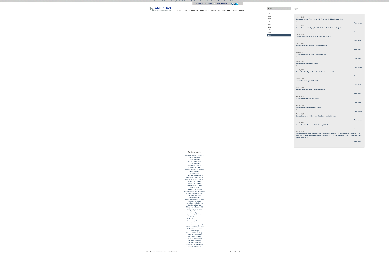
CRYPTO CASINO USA (191, 10)
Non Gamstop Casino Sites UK (194, 179)
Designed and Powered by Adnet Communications (231, 251)
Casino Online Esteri (195, 246)
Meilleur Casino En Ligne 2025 (194, 207)
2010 (269, 32)
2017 (269, 13)
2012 (269, 27)
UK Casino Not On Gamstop (194, 193)
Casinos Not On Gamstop (194, 189)
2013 (269, 24)
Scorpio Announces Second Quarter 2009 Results (311, 45)
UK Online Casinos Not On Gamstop (194, 191)
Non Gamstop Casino (194, 167)
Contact (242, 10)
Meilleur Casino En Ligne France (194, 199)
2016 (269, 16)
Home (179, 10)
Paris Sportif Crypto (194, 171)
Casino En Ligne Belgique (194, 234)
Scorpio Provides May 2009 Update (307, 63)
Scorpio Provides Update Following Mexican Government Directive (317, 72)
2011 (269, 29)
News (235, 10)
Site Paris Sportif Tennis (194, 221)
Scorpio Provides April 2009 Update (307, 81)
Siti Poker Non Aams (194, 240)
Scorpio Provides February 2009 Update (308, 107)
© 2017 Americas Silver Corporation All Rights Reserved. (161, 252)
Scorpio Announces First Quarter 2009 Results (310, 89)
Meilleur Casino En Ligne (194, 185)
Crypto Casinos (194, 211)
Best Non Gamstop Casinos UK (194, 155)
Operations (215, 10)
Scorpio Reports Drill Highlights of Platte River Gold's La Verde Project (318, 28)
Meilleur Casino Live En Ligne (194, 233)
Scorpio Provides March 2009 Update (307, 98)
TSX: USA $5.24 (199, 3)
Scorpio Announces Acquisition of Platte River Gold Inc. (313, 36)
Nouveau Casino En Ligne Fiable (194, 225)
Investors (226, 10)
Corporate (204, 10)
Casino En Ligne (194, 187)
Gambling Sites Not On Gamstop (194, 169)
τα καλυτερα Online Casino (195, 175)
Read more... (358, 23)
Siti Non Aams (194, 217)
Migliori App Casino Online (194, 215)
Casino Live (194, 223)
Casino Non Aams (194, 157)
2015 (269, 19)
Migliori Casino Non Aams (194, 209)
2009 (269, 35)
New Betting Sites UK (194, 165)
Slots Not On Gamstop (194, 181)
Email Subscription (222, 3)
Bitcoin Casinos (194, 173)
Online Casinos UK (194, 197)
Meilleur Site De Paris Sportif (194, 244)
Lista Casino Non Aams (194, 205)
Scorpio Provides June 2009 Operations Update (311, 54)
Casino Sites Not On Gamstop (194, 203)
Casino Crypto (194, 213)
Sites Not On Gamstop (194, 183)
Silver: (210, 3)
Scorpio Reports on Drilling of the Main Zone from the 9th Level (316, 116)
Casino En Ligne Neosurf (194, 238)
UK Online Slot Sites (194, 195)
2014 (269, 21)
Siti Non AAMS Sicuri (194, 236)
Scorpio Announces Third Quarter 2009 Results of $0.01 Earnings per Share (319, 19)
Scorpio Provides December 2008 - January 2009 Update (313, 125)
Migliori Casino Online (194, 161)
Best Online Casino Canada (194, 177)
